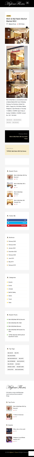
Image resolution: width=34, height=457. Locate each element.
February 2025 (12, 241)
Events (10, 285)
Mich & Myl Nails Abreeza (15, 326)
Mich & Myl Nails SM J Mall (15, 323)
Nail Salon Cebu (11, 355)
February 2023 (12, 244)
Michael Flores (11, 366)
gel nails (17, 364)
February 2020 (12, 255)
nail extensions (11, 361)
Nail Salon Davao (19, 369)
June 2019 (11, 258)
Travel (10, 299)
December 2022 (13, 251)
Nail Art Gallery (12, 292)
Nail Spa (9, 122)
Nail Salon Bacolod (12, 358)
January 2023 (12, 248)
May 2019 (11, 261)
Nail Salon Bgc (17, 119)
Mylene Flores (12, 24)
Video (10, 302)
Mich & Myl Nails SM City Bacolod (17, 319)
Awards (10, 282)
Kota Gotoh (10, 369)
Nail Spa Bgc (15, 122)
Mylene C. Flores (14, 452)
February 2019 (12, 265)
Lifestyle (11, 289)
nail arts (21, 358)
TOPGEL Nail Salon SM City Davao (16, 151)
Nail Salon (9, 119)
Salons (8, 15)
